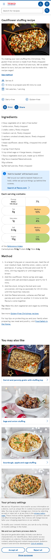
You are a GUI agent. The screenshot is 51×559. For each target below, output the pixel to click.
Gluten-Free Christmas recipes (25, 313)
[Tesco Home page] (11, 4)
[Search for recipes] (47, 10)
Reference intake (15, 246)
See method (7, 74)
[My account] (40, 3)
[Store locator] (47, 3)
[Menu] (3, 3)
